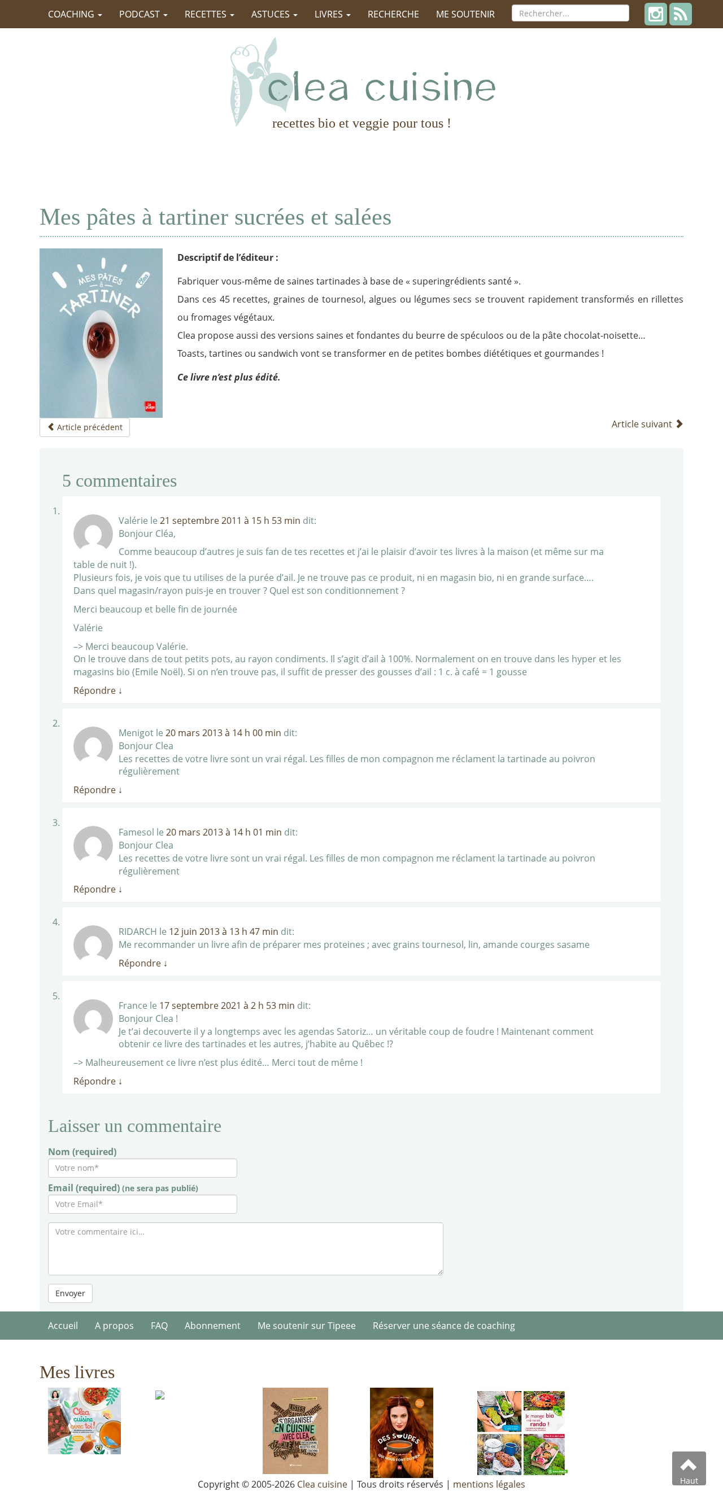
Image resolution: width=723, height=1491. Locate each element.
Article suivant (643, 424)
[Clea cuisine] (361, 82)
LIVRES (330, 14)
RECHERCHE (393, 14)
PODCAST (140, 14)
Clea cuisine (322, 1484)
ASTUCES (271, 14)
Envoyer (70, 1293)
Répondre (98, 690)
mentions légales (489, 1484)
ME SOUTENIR (465, 14)
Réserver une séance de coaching (444, 1325)
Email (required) (123, 1188)
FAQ (159, 1325)
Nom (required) (82, 1151)
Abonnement (213, 1325)
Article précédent (89, 427)
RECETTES (207, 14)
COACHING (72, 14)
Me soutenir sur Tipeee (307, 1325)
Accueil (63, 1325)
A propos (114, 1325)
